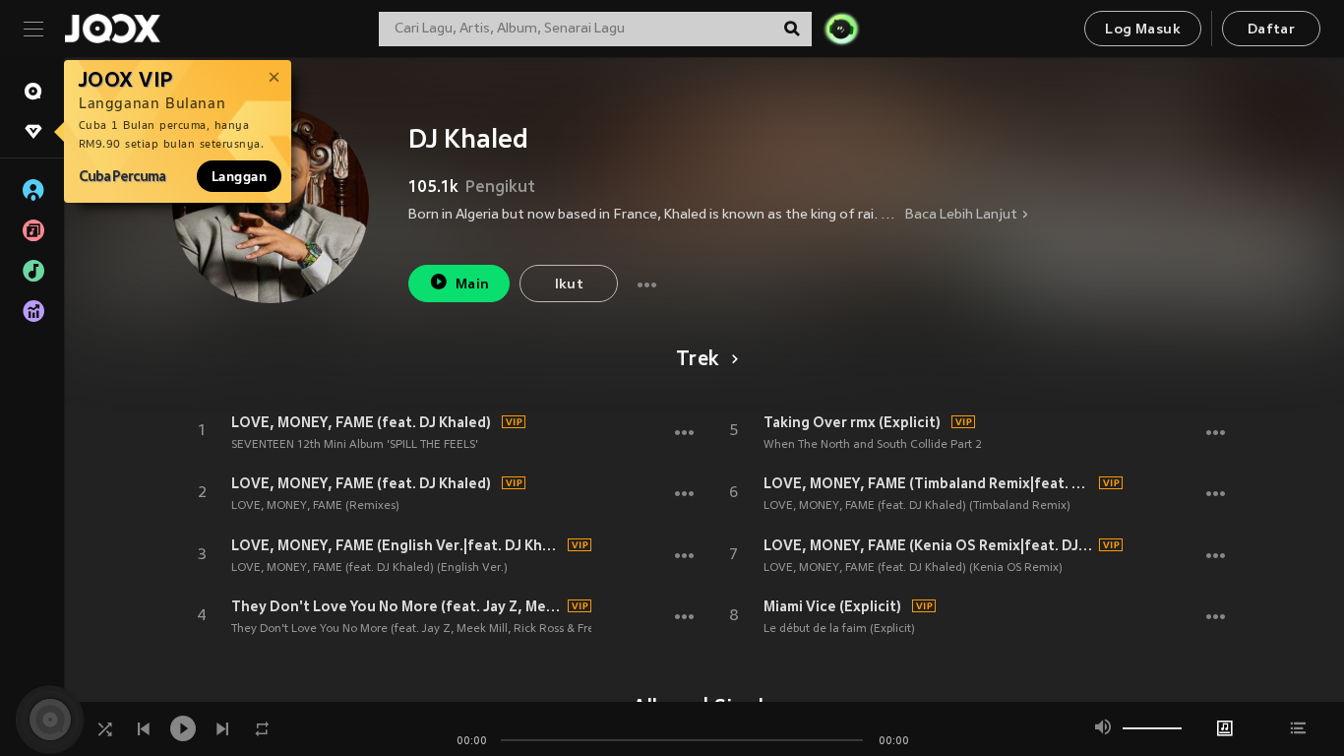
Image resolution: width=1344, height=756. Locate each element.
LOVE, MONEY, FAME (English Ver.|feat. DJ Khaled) (396, 545)
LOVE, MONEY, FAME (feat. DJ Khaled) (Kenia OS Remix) (913, 568)
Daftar (1271, 30)
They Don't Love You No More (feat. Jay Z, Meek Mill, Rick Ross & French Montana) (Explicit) (396, 606)
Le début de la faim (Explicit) (839, 629)
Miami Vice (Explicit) (832, 606)
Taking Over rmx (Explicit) (852, 422)
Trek (697, 360)
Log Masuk (1143, 30)
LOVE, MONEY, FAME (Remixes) (315, 506)
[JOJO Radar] (841, 28)
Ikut (569, 285)
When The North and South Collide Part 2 (873, 445)
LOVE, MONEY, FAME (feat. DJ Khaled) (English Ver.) (369, 568)
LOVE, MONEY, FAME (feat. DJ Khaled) (361, 422)
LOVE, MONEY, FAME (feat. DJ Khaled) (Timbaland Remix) (917, 506)
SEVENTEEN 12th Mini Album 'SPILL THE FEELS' (354, 445)
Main (473, 285)
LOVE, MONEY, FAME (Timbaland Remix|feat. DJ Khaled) (929, 483)
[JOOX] (112, 28)
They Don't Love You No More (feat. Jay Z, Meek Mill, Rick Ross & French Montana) (450, 629)
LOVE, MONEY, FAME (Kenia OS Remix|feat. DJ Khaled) (929, 545)
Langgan (239, 176)
